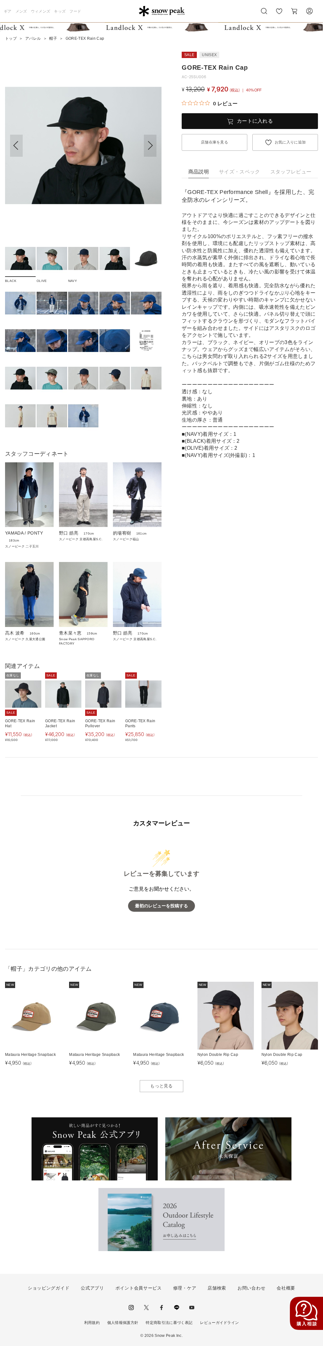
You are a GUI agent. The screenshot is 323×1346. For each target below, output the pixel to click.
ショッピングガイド (48, 1287)
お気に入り (279, 14)
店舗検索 (217, 1287)
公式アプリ (92, 1287)
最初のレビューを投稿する (161, 906)
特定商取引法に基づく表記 (169, 1322)
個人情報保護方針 (122, 1322)
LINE (177, 1307)
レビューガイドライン (219, 1322)
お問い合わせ (251, 1287)
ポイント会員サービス (138, 1287)
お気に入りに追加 (290, 142)
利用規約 (92, 1322)
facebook (161, 1307)
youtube (192, 1307)
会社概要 (286, 1287)
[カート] (294, 11)
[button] (150, 146)
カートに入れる (255, 121)
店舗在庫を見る (214, 142)
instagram (131, 1307)
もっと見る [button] (161, 1085)
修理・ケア (185, 1287)
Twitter (146, 1307)
